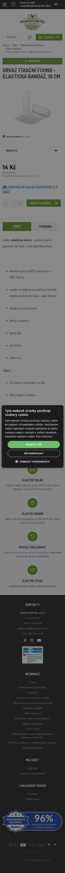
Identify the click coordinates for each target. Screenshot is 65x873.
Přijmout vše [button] (33, 444)
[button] (32, 461)
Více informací (44, 436)
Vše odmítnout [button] (34, 453)
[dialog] (32, 436)
